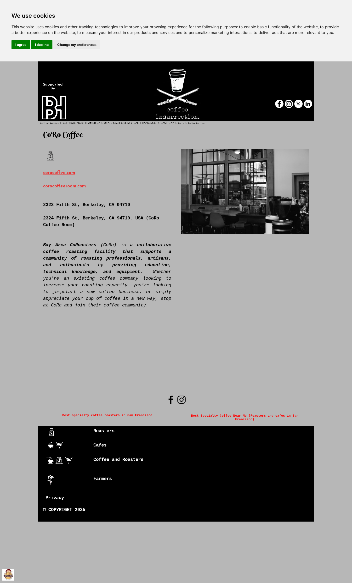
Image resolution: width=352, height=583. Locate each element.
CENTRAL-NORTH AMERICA (81, 123)
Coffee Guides (49, 123)
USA (106, 123)
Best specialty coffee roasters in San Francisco (107, 415)
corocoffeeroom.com (64, 186)
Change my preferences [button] (77, 45)
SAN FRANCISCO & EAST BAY (154, 123)
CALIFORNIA (121, 123)
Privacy (54, 498)
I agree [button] (20, 45)
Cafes (100, 445)
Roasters (103, 431)
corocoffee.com (59, 173)
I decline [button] (42, 45)
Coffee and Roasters (118, 459)
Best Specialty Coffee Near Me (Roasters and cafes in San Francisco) (245, 417)
